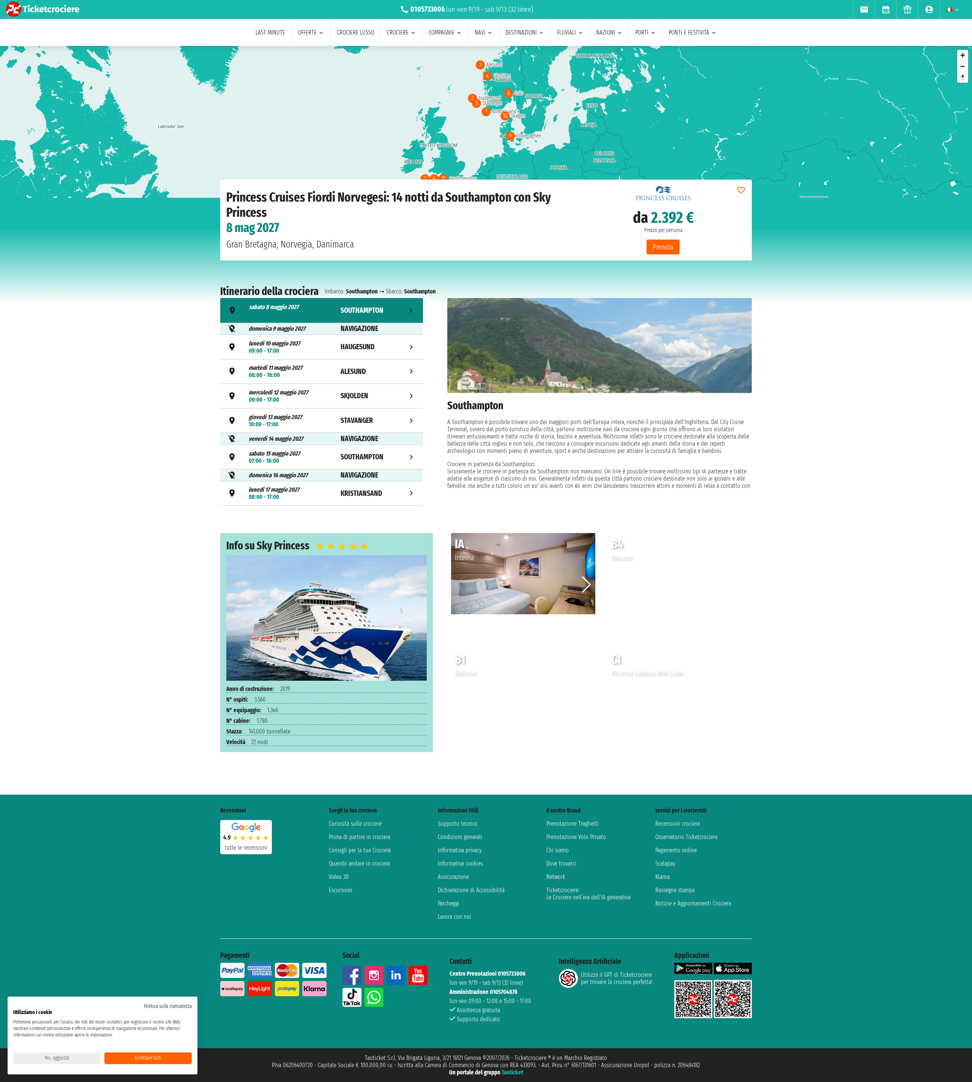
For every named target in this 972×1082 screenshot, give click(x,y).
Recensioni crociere (677, 823)
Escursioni (340, 890)
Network (555, 876)
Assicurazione (453, 876)
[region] (486, 122)
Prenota (663, 247)
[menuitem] (864, 9)
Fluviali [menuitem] (566, 32)
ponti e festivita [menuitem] (689, 32)
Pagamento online (676, 850)
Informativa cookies (460, 863)
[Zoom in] (962, 55)
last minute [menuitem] (270, 32)
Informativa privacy (459, 850)
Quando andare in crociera (359, 863)
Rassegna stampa (675, 890)
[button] (586, 584)
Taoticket (512, 1072)
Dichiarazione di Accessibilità (471, 890)
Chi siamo (557, 850)
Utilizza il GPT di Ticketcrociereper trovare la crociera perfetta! (616, 978)
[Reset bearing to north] (962, 77)
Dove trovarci (561, 863)
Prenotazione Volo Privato (576, 837)
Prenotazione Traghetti (572, 823)
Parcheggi (448, 903)
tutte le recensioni (246, 847)
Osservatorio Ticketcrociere (686, 837)
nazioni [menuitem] (605, 32)
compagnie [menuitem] (441, 32)
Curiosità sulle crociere (355, 823)
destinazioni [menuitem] (521, 32)
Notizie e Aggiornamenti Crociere (693, 903)
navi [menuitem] (480, 32)
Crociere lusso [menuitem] (355, 32)
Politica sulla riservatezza (168, 1006)
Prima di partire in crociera (359, 837)
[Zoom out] (962, 66)
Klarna (662, 876)
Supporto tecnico (458, 823)
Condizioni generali (460, 837)
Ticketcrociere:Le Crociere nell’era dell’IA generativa (588, 893)
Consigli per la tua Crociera (360, 850)
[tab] (321, 310)
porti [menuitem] (642, 32)
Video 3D (339, 876)
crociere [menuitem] (398, 32)
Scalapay (665, 863)
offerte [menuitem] (307, 32)
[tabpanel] (599, 403)
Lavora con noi (454, 916)
